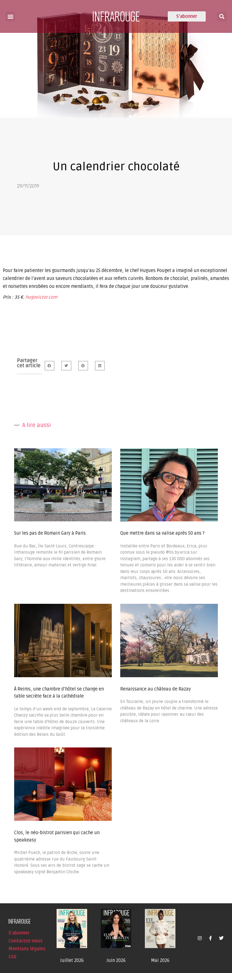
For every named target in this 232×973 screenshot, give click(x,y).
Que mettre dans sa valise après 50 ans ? (162, 533)
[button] (10, 16)
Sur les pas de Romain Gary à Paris (50, 533)
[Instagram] (199, 938)
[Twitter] (221, 938)
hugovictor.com (41, 297)
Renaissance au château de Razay (155, 689)
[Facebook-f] (210, 938)
